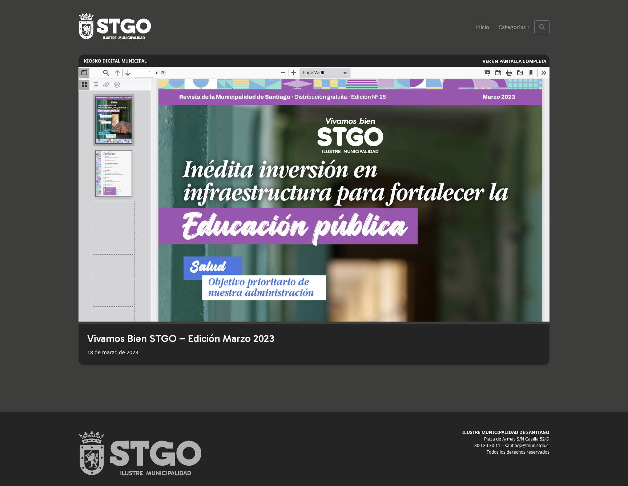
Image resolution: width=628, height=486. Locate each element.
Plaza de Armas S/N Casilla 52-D (517, 439)
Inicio (482, 27)
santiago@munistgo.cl (527, 445)
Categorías (512, 27)
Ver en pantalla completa (514, 61)
